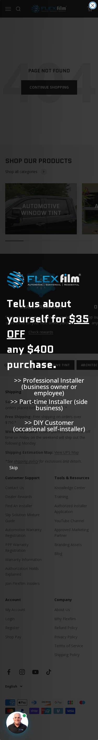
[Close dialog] (92, 5)
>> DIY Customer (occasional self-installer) (49, 425)
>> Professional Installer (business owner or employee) (49, 383)
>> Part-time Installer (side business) (49, 404)
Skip (13, 468)
